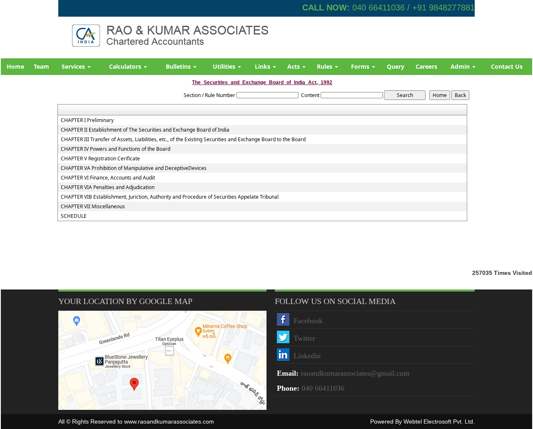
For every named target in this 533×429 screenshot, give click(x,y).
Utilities (225, 66)
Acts (294, 66)
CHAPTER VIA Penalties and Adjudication (107, 187)
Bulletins (179, 66)
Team (41, 66)
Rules (325, 66)
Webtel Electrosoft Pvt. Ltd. (439, 421)
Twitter (304, 338)
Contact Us (507, 66)
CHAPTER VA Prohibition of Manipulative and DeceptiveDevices (134, 168)
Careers (426, 66)
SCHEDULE (74, 216)
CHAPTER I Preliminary (87, 120)
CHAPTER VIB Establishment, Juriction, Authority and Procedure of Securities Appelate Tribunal (170, 197)
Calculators (126, 66)
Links (263, 66)
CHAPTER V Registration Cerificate (100, 158)
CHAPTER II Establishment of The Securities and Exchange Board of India (145, 130)
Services (74, 66)
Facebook (308, 321)
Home (15, 66)
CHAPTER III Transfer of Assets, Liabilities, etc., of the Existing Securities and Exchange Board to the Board (183, 139)
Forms (361, 66)
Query (395, 66)
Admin (461, 66)
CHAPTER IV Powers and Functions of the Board (115, 149)
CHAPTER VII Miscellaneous (93, 206)
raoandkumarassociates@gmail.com (355, 373)
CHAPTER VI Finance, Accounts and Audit (108, 178)
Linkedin (307, 356)
